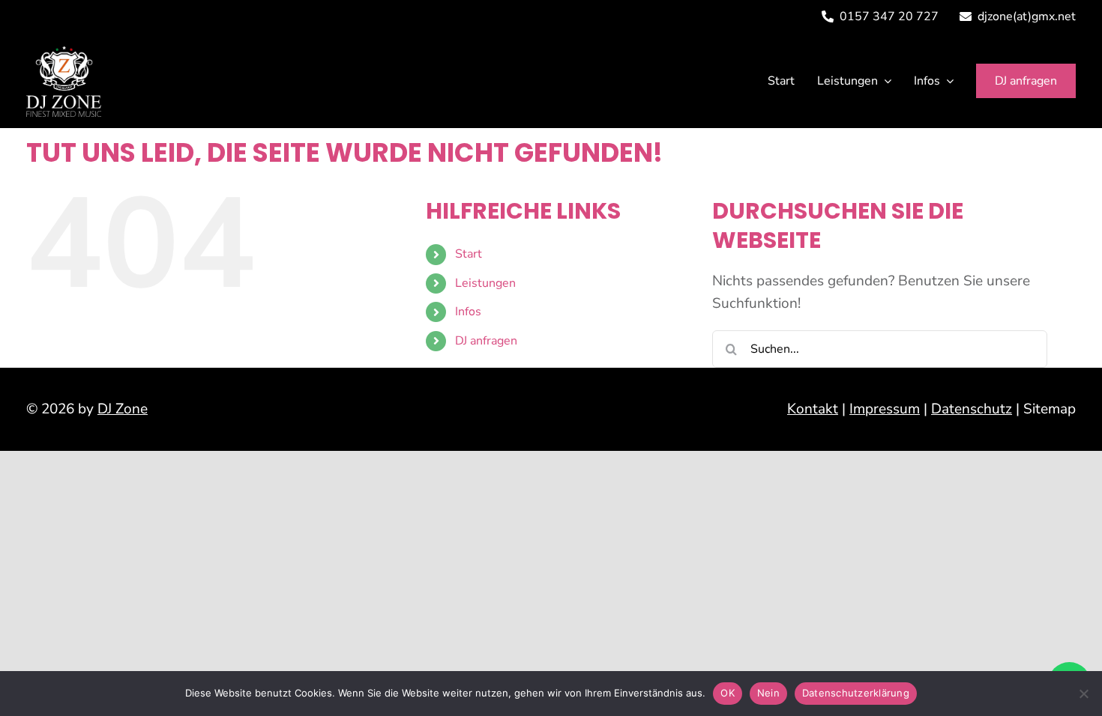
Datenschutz (971, 409)
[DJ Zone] (63, 52)
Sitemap (1049, 409)
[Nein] (1083, 693)
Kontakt (812, 409)
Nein (768, 693)
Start (468, 254)
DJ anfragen (486, 341)
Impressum (884, 409)
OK (727, 693)
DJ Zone (122, 409)
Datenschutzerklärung (855, 693)
